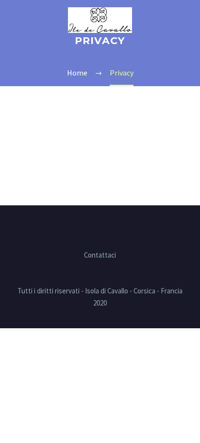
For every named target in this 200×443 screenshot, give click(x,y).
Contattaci (100, 255)
